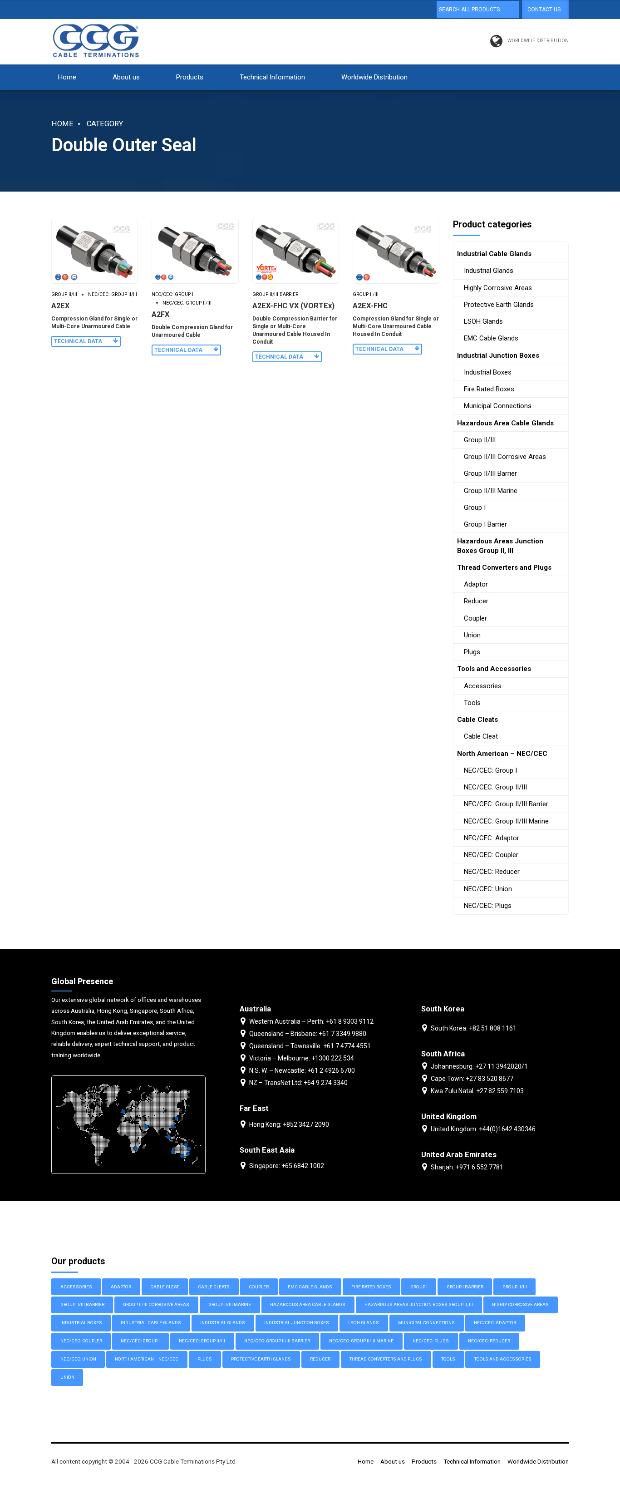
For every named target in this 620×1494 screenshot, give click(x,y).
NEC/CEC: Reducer (492, 872)
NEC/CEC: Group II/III (112, 294)
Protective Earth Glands (499, 305)
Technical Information (272, 77)
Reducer (476, 601)
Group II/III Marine (490, 491)
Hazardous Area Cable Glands (505, 423)
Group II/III (64, 294)
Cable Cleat (481, 736)
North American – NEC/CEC (502, 753)
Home (67, 77)
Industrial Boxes (488, 372)
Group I (475, 507)
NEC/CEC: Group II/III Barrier (506, 804)
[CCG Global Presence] (128, 1125)
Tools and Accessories (494, 669)
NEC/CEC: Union (488, 889)
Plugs (472, 652)
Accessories (483, 686)
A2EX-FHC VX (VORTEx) (293, 305)
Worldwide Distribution (374, 77)
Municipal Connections (497, 406)
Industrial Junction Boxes (498, 355)
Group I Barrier (485, 524)
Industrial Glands (488, 270)
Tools (472, 703)
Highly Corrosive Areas (498, 288)
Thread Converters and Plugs (504, 567)
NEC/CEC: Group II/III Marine (506, 821)
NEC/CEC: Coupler (491, 855)
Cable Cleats (477, 719)
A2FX (160, 314)
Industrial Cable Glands (494, 254)
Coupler (475, 618)
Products (189, 77)
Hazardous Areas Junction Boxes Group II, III (500, 545)
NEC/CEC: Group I (172, 294)
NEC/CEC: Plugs (488, 906)
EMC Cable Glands (491, 338)
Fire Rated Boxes (489, 389)
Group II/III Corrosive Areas (505, 457)
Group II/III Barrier (275, 294)
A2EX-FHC (370, 305)
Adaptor (476, 584)
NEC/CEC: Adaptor (491, 838)
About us (126, 77)
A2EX (60, 305)
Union (472, 635)
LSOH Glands (483, 321)
